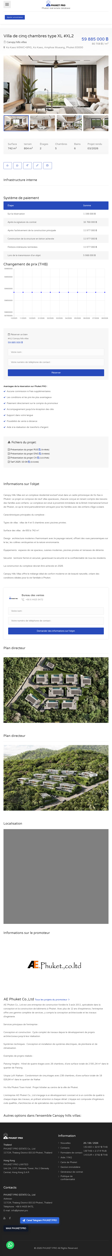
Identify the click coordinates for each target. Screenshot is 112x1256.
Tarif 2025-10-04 (24, 462)
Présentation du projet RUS (29, 449)
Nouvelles (66, 1143)
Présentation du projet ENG (30, 453)
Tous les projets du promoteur (51, 999)
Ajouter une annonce (15, 17)
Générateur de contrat (72, 1172)
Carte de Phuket (69, 1162)
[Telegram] (15, 1218)
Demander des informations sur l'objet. (56, 631)
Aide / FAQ (66, 1157)
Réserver (56, 372)
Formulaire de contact (71, 1152)
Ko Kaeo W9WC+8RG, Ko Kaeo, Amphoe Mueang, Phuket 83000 (44, 47)
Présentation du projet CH (29, 457)
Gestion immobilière (70, 1167)
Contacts (65, 1148)
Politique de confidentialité (68, 1178)
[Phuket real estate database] (56, 3)
